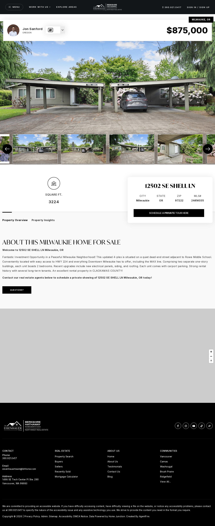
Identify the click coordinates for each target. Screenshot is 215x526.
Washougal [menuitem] (166, 466)
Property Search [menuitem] (64, 456)
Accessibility (65, 516)
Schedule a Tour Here (169, 212)
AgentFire (144, 516)
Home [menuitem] (111, 456)
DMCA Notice (80, 516)
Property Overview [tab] (15, 220)
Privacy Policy (32, 516)
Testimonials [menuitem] (115, 466)
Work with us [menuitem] (38, 7)
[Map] (107, 356)
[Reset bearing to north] (211, 361)
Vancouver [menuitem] (166, 456)
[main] (107, 208)
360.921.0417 (172, 7)
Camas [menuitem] (164, 461)
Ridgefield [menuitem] (166, 476)
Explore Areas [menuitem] (66, 7)
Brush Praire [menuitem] (167, 471)
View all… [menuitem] (165, 481)
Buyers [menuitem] (59, 461)
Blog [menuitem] (110, 476)
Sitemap (53, 516)
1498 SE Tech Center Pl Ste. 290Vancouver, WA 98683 (20, 481)
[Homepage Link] (107, 6)
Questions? (17, 290)
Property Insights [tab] (43, 220)
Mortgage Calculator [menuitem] (66, 476)
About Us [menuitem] (113, 461)
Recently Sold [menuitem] (63, 471)
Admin (44, 516)
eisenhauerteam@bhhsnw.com (19, 469)
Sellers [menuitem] (59, 466)
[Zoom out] (211, 356)
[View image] (35, 148)
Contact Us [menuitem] (114, 471)
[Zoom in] (211, 351)
